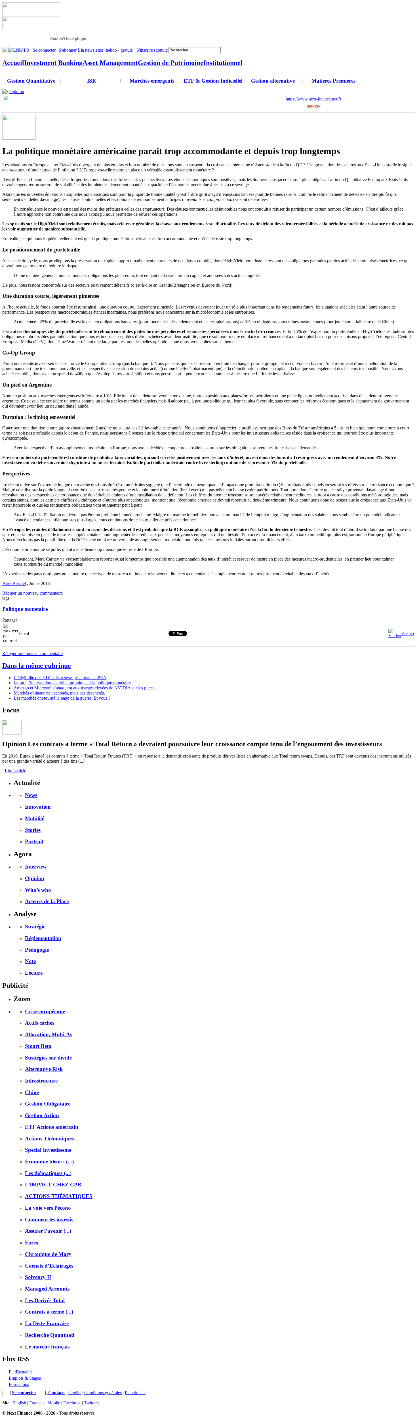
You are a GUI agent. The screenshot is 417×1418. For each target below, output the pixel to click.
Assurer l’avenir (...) (48, 1231)
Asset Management (110, 62)
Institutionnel (223, 62)
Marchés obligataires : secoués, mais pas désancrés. (59, 693)
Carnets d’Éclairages (49, 1266)
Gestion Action (42, 1115)
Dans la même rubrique (36, 665)
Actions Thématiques (49, 1139)
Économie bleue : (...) (49, 1162)
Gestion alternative (273, 81)
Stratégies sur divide (48, 1058)
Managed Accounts (47, 1289)
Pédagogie (37, 950)
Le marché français (47, 1347)
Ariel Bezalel (14, 583)
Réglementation (43, 938)
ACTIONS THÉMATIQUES (58, 1196)
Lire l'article (15, 770)
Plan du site (135, 1392)
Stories (33, 830)
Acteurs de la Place (47, 901)
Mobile (53, 1402)
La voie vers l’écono (48, 1208)
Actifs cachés (39, 1023)
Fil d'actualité (21, 1371)
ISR (91, 81)
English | (20, 1402)
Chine (32, 1092)
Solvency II (38, 1277)
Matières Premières (333, 81)
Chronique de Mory (48, 1254)
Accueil (13, 62)
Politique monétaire (25, 609)
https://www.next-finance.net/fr (313, 99)
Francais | (38, 1402)
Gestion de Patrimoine (170, 62)
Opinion (16, 91)
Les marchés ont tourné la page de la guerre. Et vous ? (62, 698)
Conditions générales (103, 1392)
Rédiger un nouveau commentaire (32, 593)
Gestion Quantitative (31, 81)
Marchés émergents (152, 81)
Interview (36, 867)
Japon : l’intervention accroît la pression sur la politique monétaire (72, 682)
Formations (19, 1384)
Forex (32, 1242)
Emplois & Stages (25, 1378)
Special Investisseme (48, 1150)
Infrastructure (41, 1081)
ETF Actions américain (51, 1127)
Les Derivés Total (45, 1300)
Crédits (74, 1392)
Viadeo (407, 633)
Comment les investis (49, 1219)
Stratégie (35, 927)
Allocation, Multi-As (48, 1034)
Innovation (38, 807)
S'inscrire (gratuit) (152, 50)
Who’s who (38, 890)
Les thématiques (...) (48, 1173)
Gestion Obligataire (47, 1104)
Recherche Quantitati (49, 1335)
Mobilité (34, 818)
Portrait (34, 841)
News (31, 795)
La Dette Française (47, 1323)
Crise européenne (45, 1011)
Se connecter (44, 50)
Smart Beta (38, 1046)
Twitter (90, 1402)
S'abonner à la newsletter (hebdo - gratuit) (96, 50)
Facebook (72, 1402)
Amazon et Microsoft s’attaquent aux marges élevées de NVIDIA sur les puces (84, 687)
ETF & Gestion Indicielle (212, 81)
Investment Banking (53, 62)
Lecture (34, 973)
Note (30, 961)
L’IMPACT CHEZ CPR (53, 1185)
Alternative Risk (44, 1069)
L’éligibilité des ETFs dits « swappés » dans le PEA (60, 677)
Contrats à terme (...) (49, 1312)
